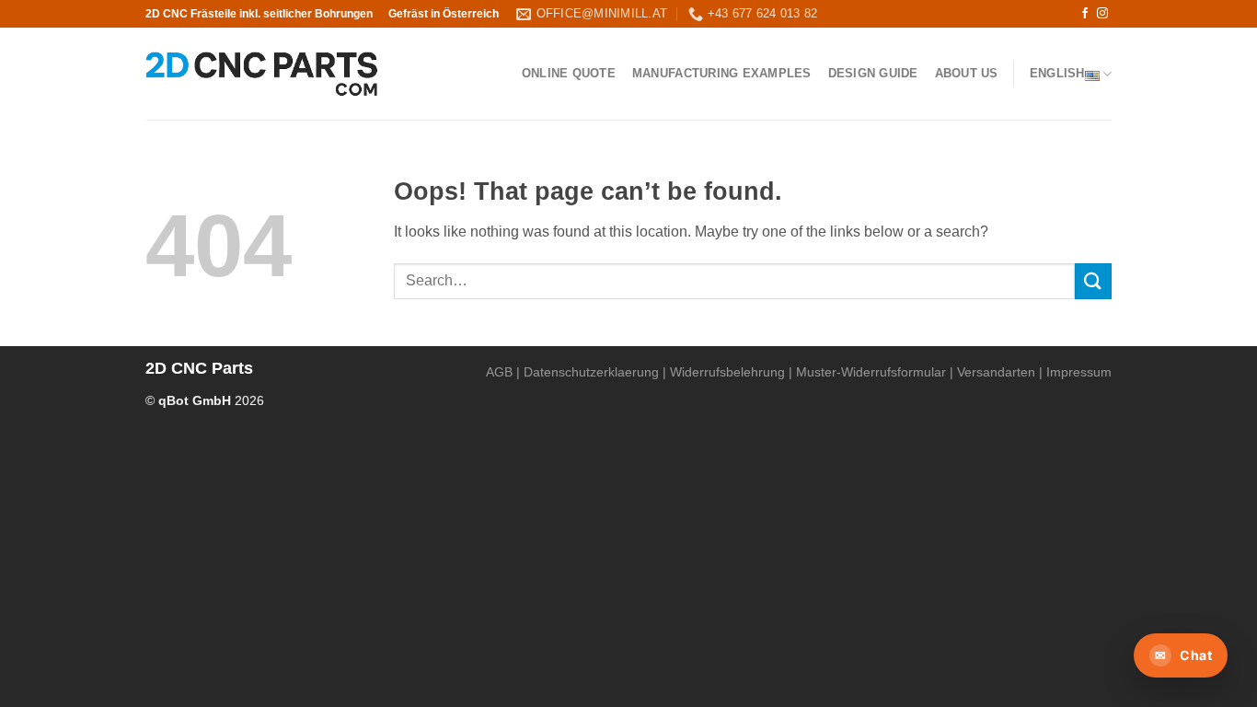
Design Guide (873, 73)
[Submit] (1093, 281)
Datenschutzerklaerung (591, 372)
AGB (499, 372)
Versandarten (996, 372)
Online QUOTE (569, 73)
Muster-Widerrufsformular (871, 372)
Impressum (1079, 372)
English (1057, 73)
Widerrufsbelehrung (727, 372)
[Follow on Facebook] (1084, 13)
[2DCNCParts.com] (261, 74)
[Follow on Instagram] (1102, 13)
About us (966, 73)
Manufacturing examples (722, 73)
